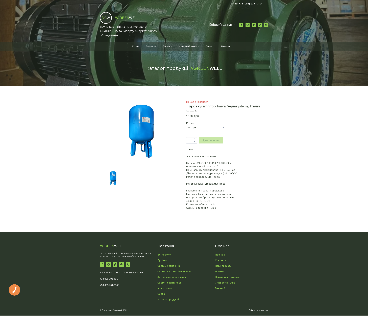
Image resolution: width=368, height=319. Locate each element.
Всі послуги (164, 255)
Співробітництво (225, 283)
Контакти (225, 46)
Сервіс (161, 294)
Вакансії (220, 288)
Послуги (166, 46)
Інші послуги (165, 288)
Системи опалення (169, 266)
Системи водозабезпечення (174, 271)
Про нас (209, 46)
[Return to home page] (106, 18)
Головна (135, 46)
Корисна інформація (188, 46)
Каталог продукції (168, 299)
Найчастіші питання (227, 277)
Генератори (151, 46)
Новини (219, 271)
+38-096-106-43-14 (110, 279)
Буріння (162, 260)
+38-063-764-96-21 (110, 285)
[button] (241, 25)
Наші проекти (223, 266)
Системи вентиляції (169, 283)
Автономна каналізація (171, 277)
